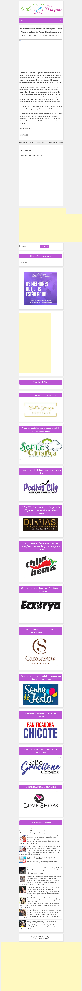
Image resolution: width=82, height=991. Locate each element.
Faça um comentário (52, 35)
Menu (22, 20)
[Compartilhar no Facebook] (27, 135)
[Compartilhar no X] (25, 135)
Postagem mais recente (26, 142)
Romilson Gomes (43, 938)
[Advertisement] (42, 211)
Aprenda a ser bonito (26, 829)
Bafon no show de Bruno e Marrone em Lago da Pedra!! (44, 868)
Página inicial (41, 142)
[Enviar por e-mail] (21, 135)
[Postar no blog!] (23, 135)
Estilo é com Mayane (45, 937)
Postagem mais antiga (56, 142)
